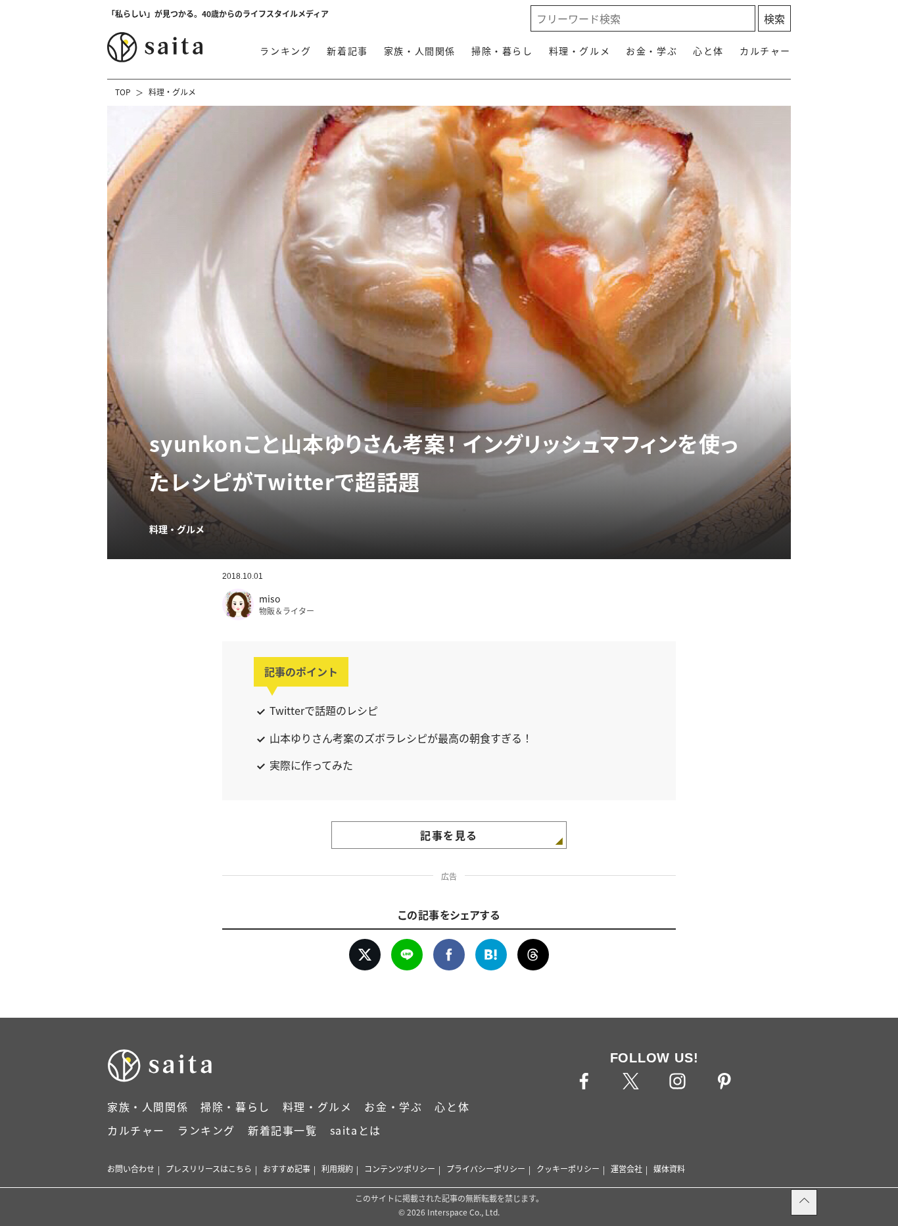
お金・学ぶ (651, 50)
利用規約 (337, 1168)
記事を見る (449, 835)
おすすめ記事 (286, 1168)
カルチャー (765, 50)
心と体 (708, 50)
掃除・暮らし (502, 50)
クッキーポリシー (568, 1168)
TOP (123, 91)
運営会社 (626, 1168)
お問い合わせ (130, 1168)
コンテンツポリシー (399, 1168)
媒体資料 (669, 1168)
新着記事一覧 (283, 1130)
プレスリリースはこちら (209, 1168)
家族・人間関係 (420, 50)
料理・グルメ (580, 50)
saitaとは (355, 1130)
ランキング (285, 50)
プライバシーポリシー (485, 1168)
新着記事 (347, 50)
